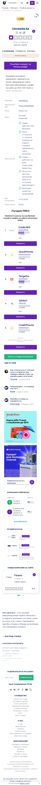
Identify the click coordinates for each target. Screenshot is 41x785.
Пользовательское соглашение (17, 769)
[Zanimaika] (9, 556)
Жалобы (31, 51)
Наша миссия (20, 726)
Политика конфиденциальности (20, 764)
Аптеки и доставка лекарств (14, 648)
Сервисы (20, 729)
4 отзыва (21, 283)
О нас (20, 724)
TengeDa (24, 276)
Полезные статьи (20, 711)
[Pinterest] (18, 690)
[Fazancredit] (9, 546)
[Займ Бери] (9, 537)
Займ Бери (13, 536)
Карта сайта (20, 771)
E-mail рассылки (20, 708)
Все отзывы (20, 715)
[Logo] (20, 19)
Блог (20, 713)
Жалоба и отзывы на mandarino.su (19, 400)
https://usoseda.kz (26, 106)
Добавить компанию (20, 744)
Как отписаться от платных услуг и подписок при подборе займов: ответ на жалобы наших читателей (22, 373)
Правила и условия (20, 766)
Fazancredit (16, 545)
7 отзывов (21, 234)
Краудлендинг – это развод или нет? (22, 388)
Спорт (7, 663)
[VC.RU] (30, 690)
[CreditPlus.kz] (11, 328)
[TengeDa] (11, 279)
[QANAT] (12, 303)
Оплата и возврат (20, 756)
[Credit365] (11, 230)
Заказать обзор (20, 747)
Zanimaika (15, 555)
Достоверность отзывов (20, 733)
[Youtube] (26, 690)
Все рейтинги (20, 522)
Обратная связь (20, 736)
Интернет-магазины (10, 651)
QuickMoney (26, 252)
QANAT (23, 301)
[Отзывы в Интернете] (4, 3)
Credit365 (24, 227)
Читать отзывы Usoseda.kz (20, 357)
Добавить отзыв (32, 3)
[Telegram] (11, 690)
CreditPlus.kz (26, 325)
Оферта (34, 769)
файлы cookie (24, 783)
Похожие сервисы (20, 55)
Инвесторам (20, 731)
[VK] (15, 690)
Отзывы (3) (20, 51)
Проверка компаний (20, 706)
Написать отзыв (20, 699)
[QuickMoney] (12, 254)
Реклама (20, 749)
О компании (8, 51)
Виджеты (20, 752)
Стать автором (20, 704)
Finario (18, 575)
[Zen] (22, 690)
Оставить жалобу (20, 701)
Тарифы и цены (20, 754)
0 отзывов (22, 258)
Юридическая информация (20, 762)
